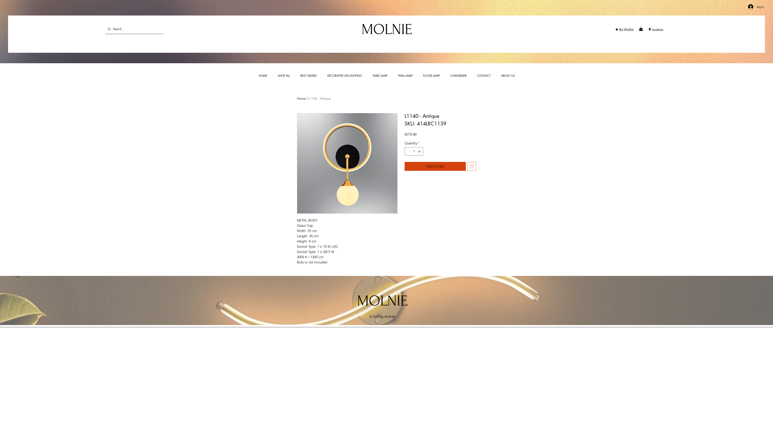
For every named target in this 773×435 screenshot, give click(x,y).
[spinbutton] (414, 151)
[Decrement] (408, 151)
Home (301, 98)
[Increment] (420, 151)
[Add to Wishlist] (471, 166)
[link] (641, 29)
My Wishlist (626, 29)
